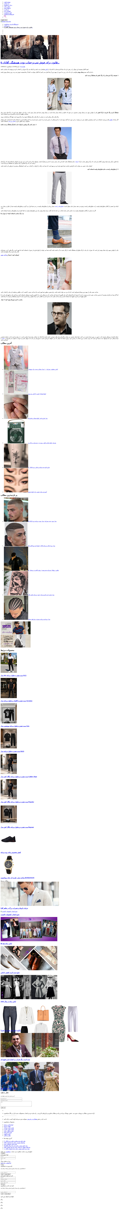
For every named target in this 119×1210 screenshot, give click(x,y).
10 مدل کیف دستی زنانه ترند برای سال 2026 (16, 1145)
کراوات (77, 161)
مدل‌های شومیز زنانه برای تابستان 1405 (14, 1142)
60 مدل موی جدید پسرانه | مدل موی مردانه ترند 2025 (42, 521)
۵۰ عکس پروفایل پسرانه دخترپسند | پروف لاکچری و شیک (43, 570)
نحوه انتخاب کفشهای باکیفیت (10, 914)
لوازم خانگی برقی (8, 1131)
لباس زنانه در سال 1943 (8, 1001)
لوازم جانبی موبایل (9, 1128)
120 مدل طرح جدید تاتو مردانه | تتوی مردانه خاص (41, 595)
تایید (2, 1174)
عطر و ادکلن (7, 1135)
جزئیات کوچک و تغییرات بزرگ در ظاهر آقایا (14, 908)
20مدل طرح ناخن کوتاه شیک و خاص (38, 418)
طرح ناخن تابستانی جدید (10, 1144)
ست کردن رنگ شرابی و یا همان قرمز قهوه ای (15, 1059)
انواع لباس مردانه (8, 1124)
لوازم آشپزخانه (8, 1132)
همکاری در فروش (32, 1119)
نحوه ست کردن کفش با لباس (10, 972)
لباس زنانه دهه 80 (6, 943)
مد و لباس (6, 26)
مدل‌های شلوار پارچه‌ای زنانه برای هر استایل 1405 (17, 1147)
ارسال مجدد (7, 1174)
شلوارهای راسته (59, 206)
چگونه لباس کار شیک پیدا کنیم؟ (11, 1030)
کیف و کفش (7, 1134)
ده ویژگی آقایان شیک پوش (9, 1088)
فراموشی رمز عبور (6, 1163)
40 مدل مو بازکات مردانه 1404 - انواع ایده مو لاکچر (41, 545)
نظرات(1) (22, 66)
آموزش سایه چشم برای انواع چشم (37, 492)
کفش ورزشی (11, 121)
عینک (3, 338)
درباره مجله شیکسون (9, 1110)
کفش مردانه (7, 1126)
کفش (110, 119)
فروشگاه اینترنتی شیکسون (11, 24)
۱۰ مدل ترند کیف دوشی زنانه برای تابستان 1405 (16, 1149)
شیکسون (8, 1151)
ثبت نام (3, 1184)
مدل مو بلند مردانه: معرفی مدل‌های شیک (39, 619)
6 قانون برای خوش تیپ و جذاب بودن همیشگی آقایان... (30, 62)
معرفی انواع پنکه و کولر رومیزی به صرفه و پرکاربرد (42, 443)
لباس (46, 69)
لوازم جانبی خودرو (9, 1129)
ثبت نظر (3, 1107)
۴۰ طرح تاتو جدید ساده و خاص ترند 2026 (39, 467)
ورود (2, 1164)
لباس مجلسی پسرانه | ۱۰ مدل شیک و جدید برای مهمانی (43, 369)
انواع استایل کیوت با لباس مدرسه (37, 394)
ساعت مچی (4, 255)
